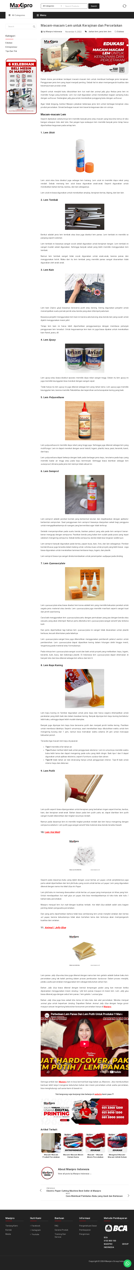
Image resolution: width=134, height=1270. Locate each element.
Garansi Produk (61, 1230)
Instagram (36, 1230)
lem (109, 32)
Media (8, 1234)
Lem (52, 832)
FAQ (56, 1226)
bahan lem (93, 32)
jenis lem (103, 32)
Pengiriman (84, 1234)
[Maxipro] (21, 5)
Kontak (8, 1230)
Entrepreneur (11, 47)
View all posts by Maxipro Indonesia (75, 1174)
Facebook (35, 1226)
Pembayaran (85, 1230)
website (98, 1094)
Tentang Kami (11, 1226)
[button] (127, 1263)
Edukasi (120, 32)
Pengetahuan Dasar (88, 1226)
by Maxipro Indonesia (52, 32)
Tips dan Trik (11, 51)
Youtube (35, 1234)
